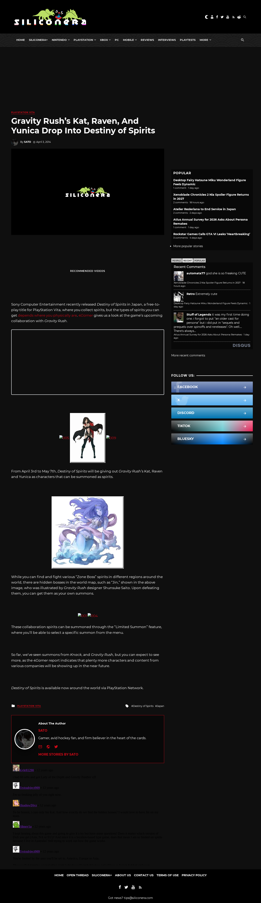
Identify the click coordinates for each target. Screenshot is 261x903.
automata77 (196, 273)
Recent (187, 260)
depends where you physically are (47, 315)
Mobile (128, 39)
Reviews (147, 39)
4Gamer (86, 315)
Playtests (188, 39)
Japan (160, 706)
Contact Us (144, 875)
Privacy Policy (194, 875)
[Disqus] (87, 814)
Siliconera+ (38, 39)
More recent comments (188, 355)
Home (20, 39)
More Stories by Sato (58, 754)
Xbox (104, 39)
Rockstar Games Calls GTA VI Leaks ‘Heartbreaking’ (211, 234)
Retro (191, 294)
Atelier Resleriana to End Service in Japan (204, 209)
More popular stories (188, 246)
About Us (123, 875)
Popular (199, 260)
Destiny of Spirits (143, 706)
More (204, 39)
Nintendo (59, 39)
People (176, 260)
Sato (27, 141)
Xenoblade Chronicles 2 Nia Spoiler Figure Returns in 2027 (207, 282)
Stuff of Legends (199, 314)
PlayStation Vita (23, 112)
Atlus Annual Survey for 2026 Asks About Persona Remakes (208, 334)
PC (117, 39)
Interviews (167, 39)
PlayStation (83, 39)
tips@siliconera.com (138, 898)
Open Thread (78, 875)
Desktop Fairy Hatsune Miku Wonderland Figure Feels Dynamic (211, 303)
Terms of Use (168, 875)
